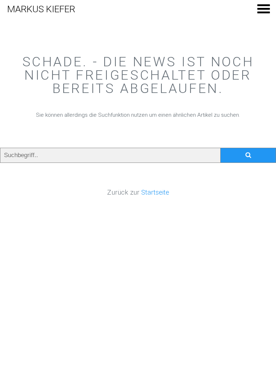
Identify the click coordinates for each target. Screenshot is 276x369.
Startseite (155, 192)
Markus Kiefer (41, 9)
